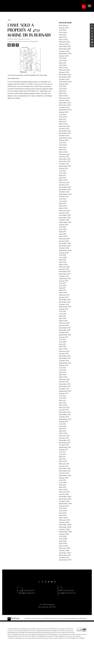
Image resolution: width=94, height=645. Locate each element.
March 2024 (63, 96)
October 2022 (64, 135)
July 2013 (62, 396)
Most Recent (63, 25)
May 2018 (62, 260)
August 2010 (63, 478)
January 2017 (64, 297)
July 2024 (62, 86)
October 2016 (64, 304)
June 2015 (62, 342)
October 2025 (64, 51)
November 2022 (65, 133)
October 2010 (64, 473)
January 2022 (64, 157)
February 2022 (64, 154)
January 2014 (64, 382)
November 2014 (65, 358)
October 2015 (64, 332)
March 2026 (63, 39)
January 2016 (64, 325)
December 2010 (65, 468)
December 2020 (65, 187)
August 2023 (64, 112)
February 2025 (64, 70)
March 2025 (63, 68)
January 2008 (64, 550)
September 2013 (65, 391)
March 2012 (63, 433)
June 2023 (63, 117)
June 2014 (62, 370)
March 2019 (63, 236)
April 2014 (62, 375)
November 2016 (64, 302)
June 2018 (63, 257)
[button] (84, 7)
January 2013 (64, 410)
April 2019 (62, 234)
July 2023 (62, 114)
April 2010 (62, 487)
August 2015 (63, 337)
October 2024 (64, 79)
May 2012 (62, 428)
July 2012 (62, 424)
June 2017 (62, 286)
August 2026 (63, 28)
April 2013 (62, 403)
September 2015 (65, 335)
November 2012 (65, 414)
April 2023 (62, 121)
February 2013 (64, 407)
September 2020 (65, 194)
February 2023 (64, 126)
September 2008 (65, 532)
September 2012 (65, 419)
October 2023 (64, 107)
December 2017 (65, 271)
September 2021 (65, 166)
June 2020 (63, 201)
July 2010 (62, 480)
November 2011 (64, 443)
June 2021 (62, 173)
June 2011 (62, 454)
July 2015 (62, 339)
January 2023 (64, 128)
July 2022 (62, 143)
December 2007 (65, 553)
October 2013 (64, 389)
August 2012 (63, 421)
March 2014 (63, 377)
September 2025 (65, 53)
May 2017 (62, 288)
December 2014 (65, 356)
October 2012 (64, 417)
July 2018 (62, 255)
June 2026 (63, 32)
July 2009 (62, 508)
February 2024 (64, 98)
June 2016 (62, 314)
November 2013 (65, 386)
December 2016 (64, 300)
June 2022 (63, 145)
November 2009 (65, 499)
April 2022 (62, 149)
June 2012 (62, 426)
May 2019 (62, 232)
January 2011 (63, 466)
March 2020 (63, 208)
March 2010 (63, 489)
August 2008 (64, 534)
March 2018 (63, 264)
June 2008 (63, 539)
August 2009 (64, 506)
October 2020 (64, 192)
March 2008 (63, 546)
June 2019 (62, 229)
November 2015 (64, 330)
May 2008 (62, 541)
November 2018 (65, 246)
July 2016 (62, 311)
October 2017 (64, 276)
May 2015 (62, 344)
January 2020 (64, 213)
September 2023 (65, 110)
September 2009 (65, 503)
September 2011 (65, 447)
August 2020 (64, 196)
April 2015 (62, 346)
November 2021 (65, 161)
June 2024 (63, 89)
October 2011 (64, 445)
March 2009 (63, 518)
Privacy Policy (59, 618)
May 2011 (62, 457)
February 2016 (64, 323)
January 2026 (64, 44)
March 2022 (63, 152)
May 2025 (62, 63)
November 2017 (65, 274)
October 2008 (64, 529)
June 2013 (62, 398)
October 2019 (64, 220)
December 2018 (65, 243)
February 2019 (64, 239)
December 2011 (64, 440)
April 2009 (63, 515)
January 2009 (64, 522)
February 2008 (64, 548)
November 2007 (65, 555)
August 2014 (63, 365)
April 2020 (63, 206)
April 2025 (62, 65)
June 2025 (63, 60)
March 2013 (63, 405)
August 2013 (63, 393)
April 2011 (62, 459)
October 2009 (64, 501)
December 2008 (65, 525)
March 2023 (63, 124)
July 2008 (62, 536)
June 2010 (63, 482)
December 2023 (65, 103)
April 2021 (62, 178)
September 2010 (65, 475)
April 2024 (62, 93)
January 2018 (64, 269)
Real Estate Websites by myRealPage (75, 618)
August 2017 (63, 281)
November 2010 (65, 471)
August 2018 (63, 253)
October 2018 (64, 248)
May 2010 (62, 485)
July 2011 (62, 452)
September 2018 (65, 250)
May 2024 (62, 91)
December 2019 (65, 215)
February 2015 (64, 351)
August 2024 (64, 84)
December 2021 (65, 159)
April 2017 (62, 290)
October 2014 (64, 361)
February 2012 (64, 436)
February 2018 (64, 267)
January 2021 (64, 185)
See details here (13, 78)
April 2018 (62, 262)
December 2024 (65, 74)
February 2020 (64, 210)
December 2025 (65, 46)
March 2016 (63, 321)
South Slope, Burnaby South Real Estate (26, 41)
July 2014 (62, 368)
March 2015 (63, 349)
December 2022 (65, 131)
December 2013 (65, 384)
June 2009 (63, 511)
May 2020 (62, 203)
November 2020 (65, 189)
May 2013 (62, 400)
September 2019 (65, 222)
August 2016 (63, 309)
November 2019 (65, 218)
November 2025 (65, 49)
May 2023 (62, 119)
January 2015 (64, 353)
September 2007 (65, 560)
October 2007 (64, 557)
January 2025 (64, 72)
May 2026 (62, 35)
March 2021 (63, 180)
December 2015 (64, 328)
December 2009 (65, 496)
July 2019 (62, 227)
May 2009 (62, 513)
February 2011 (64, 464)
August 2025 (63, 56)
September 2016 (65, 307)
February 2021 (64, 182)
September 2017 (65, 278)
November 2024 (65, 77)
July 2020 (62, 199)
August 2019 (63, 225)
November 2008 (65, 527)
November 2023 (65, 105)
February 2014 (64, 379)
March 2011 (63, 461)
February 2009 (64, 520)
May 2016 (62, 316)
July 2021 (62, 171)
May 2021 (62, 175)
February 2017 (64, 295)
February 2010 (64, 492)
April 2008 (63, 543)
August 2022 (64, 140)
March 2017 (63, 293)
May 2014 (62, 372)
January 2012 (64, 438)
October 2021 (64, 164)
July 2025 (62, 58)
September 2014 (65, 363)
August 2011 (63, 450)
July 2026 (62, 30)
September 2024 (65, 82)
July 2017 (62, 283)
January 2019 (64, 241)
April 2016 (62, 318)
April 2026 (62, 37)
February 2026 (64, 42)
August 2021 (63, 168)
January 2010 (64, 494)
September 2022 (65, 138)
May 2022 (62, 147)
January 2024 (64, 100)
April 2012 (62, 431)
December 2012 (65, 412)
